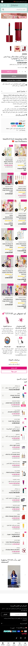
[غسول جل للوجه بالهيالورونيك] (23, 429)
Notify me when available (14, 80)
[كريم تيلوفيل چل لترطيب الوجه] (23, 499)
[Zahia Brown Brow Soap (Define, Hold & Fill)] (7, 179)
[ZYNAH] (14, 16)
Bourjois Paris (20, 60)
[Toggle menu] (26, 5)
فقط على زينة (17, 410)
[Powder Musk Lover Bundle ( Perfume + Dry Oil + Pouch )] (23, 404)
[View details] (3, 388)
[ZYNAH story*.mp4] (14, 576)
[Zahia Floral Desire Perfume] (20, 290)
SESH (18, 393)
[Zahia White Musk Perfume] (20, 234)
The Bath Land (16, 461)
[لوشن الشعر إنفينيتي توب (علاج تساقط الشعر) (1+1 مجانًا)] (23, 437)
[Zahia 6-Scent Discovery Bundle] (20, 179)
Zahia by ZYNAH (22, 158)
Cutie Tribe (17, 419)
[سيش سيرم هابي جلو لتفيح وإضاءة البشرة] (23, 526)
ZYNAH (18, 547)
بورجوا (5, 95)
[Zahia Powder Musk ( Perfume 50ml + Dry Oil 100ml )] (7, 150)
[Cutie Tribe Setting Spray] (23, 542)
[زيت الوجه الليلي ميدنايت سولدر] (23, 388)
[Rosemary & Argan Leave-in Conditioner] (23, 508)
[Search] (3, 9)
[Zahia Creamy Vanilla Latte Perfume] (20, 261)
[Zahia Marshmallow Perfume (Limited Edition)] (7, 206)
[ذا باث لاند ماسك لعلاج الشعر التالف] (23, 464)
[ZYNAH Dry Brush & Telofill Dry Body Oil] (23, 473)
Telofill (18, 443)
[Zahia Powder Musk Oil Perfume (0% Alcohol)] (20, 206)
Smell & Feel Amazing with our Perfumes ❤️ (15, 140)
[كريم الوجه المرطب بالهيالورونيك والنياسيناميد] (23, 491)
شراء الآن (14, 76)
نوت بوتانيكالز (17, 385)
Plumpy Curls (16, 479)
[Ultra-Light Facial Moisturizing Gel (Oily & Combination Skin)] (23, 446)
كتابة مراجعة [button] (14, 368)
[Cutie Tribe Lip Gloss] (23, 421)
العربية (12, 628)
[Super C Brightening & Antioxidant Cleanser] (23, 534)
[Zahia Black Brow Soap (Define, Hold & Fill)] (7, 290)
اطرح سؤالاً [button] (14, 371)
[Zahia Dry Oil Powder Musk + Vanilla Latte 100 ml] (23, 455)
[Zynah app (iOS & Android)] (8, 5)
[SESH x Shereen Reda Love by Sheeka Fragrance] (23, 517)
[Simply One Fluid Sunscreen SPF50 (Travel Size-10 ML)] (23, 395)
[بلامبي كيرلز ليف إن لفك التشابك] (23, 482)
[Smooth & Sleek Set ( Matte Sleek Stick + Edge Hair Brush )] (23, 413)
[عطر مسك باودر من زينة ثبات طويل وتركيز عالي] (20, 150)
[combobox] (14, 9)
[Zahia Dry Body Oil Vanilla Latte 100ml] (7, 261)
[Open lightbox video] (14, 576)
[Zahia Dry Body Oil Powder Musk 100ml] (7, 234)
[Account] (5, 5)
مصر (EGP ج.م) (21, 628)
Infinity (18, 434)
